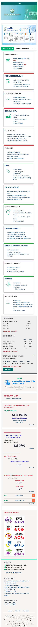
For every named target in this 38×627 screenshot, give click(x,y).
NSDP (16, 121)
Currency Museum (10, 587)
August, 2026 (19, 495)
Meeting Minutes (28, 304)
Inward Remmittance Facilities (22, 99)
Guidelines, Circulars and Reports (17, 236)
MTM (24, 139)
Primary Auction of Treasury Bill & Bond (19, 136)
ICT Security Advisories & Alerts (12, 398)
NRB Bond (17, 101)
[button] (30, 34)
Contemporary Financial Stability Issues (19, 238)
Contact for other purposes (13, 572)
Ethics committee (13, 250)
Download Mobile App (19, 420)
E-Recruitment (25, 176)
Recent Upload (18, 123)
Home (10, 611)
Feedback (26, 611)
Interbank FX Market (14, 152)
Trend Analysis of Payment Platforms (19, 197)
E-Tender (17, 176)
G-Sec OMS (11, 139)
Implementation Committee (16, 271)
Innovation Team (19, 211)
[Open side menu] (3, 4)
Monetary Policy (18, 62)
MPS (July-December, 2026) (22, 58)
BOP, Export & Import (20, 119)
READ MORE (8, 369)
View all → (32, 425)
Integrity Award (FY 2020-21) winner (18, 254)
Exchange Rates (13, 154)
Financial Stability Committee (16, 232)
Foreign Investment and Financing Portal (17, 581)
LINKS (7, 166)
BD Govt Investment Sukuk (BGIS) (18, 141)
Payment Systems (12, 187)
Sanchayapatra (26, 103)
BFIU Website (18, 169)
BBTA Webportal (19, 172)
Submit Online (19, 422)
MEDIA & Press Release (13, 76)
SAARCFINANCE (10, 589)
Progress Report (19, 221)
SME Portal (17, 174)
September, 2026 (19, 500)
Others (10, 256)
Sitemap (17, 611)
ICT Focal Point (12, 269)
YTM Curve (19, 139)
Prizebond (17, 103)
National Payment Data (15, 199)
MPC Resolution (20, 64)
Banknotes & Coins (19, 310)
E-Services (17, 283)
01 (33, 500)
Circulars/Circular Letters (21, 80)
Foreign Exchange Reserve (15, 158)
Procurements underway (21, 86)
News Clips (17, 300)
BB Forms (17, 287)
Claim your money (19, 289)
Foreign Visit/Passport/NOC (22, 302)
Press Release (18, 82)
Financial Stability (12, 228)
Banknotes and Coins (23, 587)
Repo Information (19, 66)
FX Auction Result (13, 156)
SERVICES (8, 279)
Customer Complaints (20, 285)
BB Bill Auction (18, 68)
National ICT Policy (13, 267)
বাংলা (20, 3)
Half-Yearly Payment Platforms (17, 195)
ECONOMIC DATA (11, 111)
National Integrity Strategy (16, 246)
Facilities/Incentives (20, 97)
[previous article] (35, 48)
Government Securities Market (17, 134)
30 (33, 495)
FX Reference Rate (23, 154)
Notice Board (18, 304)
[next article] (32, 48)
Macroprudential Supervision (16, 234)
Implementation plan (14, 252)
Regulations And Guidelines (22, 84)
